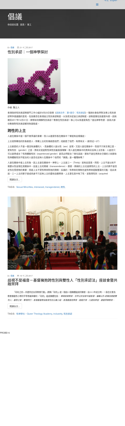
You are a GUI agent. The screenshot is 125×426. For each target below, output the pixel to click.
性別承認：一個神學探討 (28, 51)
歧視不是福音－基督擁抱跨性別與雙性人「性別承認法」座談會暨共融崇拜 (62, 281)
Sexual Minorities (24, 186)
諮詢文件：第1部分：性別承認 (70, 112)
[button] (12, 233)
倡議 (12, 47)
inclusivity (57, 313)
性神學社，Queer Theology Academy (34, 313)
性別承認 (68, 313)
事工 (29, 24)
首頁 (22, 24)
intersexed (39, 186)
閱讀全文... (15, 179)
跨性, (63, 186)
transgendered (52, 186)
